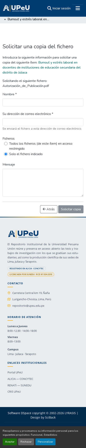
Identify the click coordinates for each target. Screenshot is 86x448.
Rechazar (26, 442)
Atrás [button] (50, 209)
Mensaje (9, 164)
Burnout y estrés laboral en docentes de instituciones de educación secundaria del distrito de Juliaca (42, 67)
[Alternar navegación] (77, 8)
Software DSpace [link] (19, 413)
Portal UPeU (15, 372)
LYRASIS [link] (70, 413)
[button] (16, 8)
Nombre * (10, 94)
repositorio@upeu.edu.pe (28, 306)
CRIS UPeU (14, 391)
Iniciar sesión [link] (61, 8)
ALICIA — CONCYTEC (20, 379)
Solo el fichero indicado (26, 154)
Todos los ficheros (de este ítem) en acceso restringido (40, 146)
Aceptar (10, 442)
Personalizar (45, 442)
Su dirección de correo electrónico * (28, 114)
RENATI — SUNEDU (19, 385)
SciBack (50, 417)
